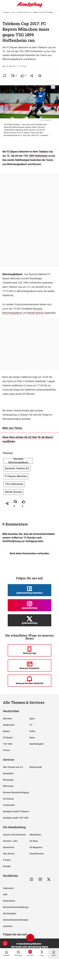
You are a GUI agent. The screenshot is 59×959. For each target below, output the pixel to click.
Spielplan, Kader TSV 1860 (15, 818)
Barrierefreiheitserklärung (15, 907)
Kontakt (7, 866)
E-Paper (7, 860)
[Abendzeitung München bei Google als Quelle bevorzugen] (40, 76)
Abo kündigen (9, 913)
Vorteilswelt (9, 805)
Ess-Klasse (8, 799)
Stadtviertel (8, 725)
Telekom (43, 151)
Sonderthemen (36, 853)
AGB (5, 894)
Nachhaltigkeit (36, 744)
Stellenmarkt (35, 767)
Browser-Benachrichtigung (16, 792)
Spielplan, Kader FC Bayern (16, 811)
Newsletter (8, 773)
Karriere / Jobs (10, 841)
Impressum (8, 888)
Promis (6, 750)
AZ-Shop (33, 841)
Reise (32, 737)
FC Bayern (12, 151)
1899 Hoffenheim (38, 155)
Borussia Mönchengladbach (18, 461)
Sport (13, 12)
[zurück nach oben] (30, 938)
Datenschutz (9, 901)
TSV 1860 (7, 744)
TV (30, 725)
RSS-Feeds (8, 786)
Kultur (32, 731)
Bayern (6, 731)
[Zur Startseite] (29, 7)
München (7, 718)
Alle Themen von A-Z (13, 767)
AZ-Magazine (35, 847)
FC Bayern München (24, 12)
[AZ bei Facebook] (31, 879)
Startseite (6, 12)
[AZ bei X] (49, 879)
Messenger (8, 780)
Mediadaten (35, 834)
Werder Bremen (36, 312)
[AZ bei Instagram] (40, 879)
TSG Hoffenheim (14, 484)
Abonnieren (8, 847)
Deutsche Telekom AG (17, 468)
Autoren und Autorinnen (14, 834)
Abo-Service (9, 853)
